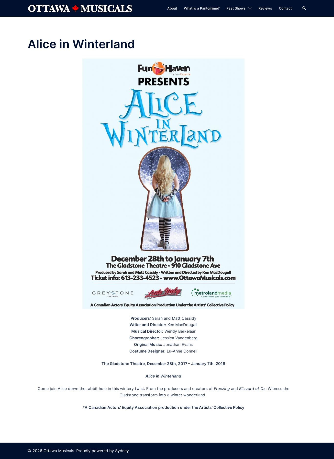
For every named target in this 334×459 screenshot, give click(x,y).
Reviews (265, 8)
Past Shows (236, 8)
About (172, 8)
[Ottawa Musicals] (80, 7)
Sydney (122, 450)
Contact (285, 8)
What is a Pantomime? (202, 8)
